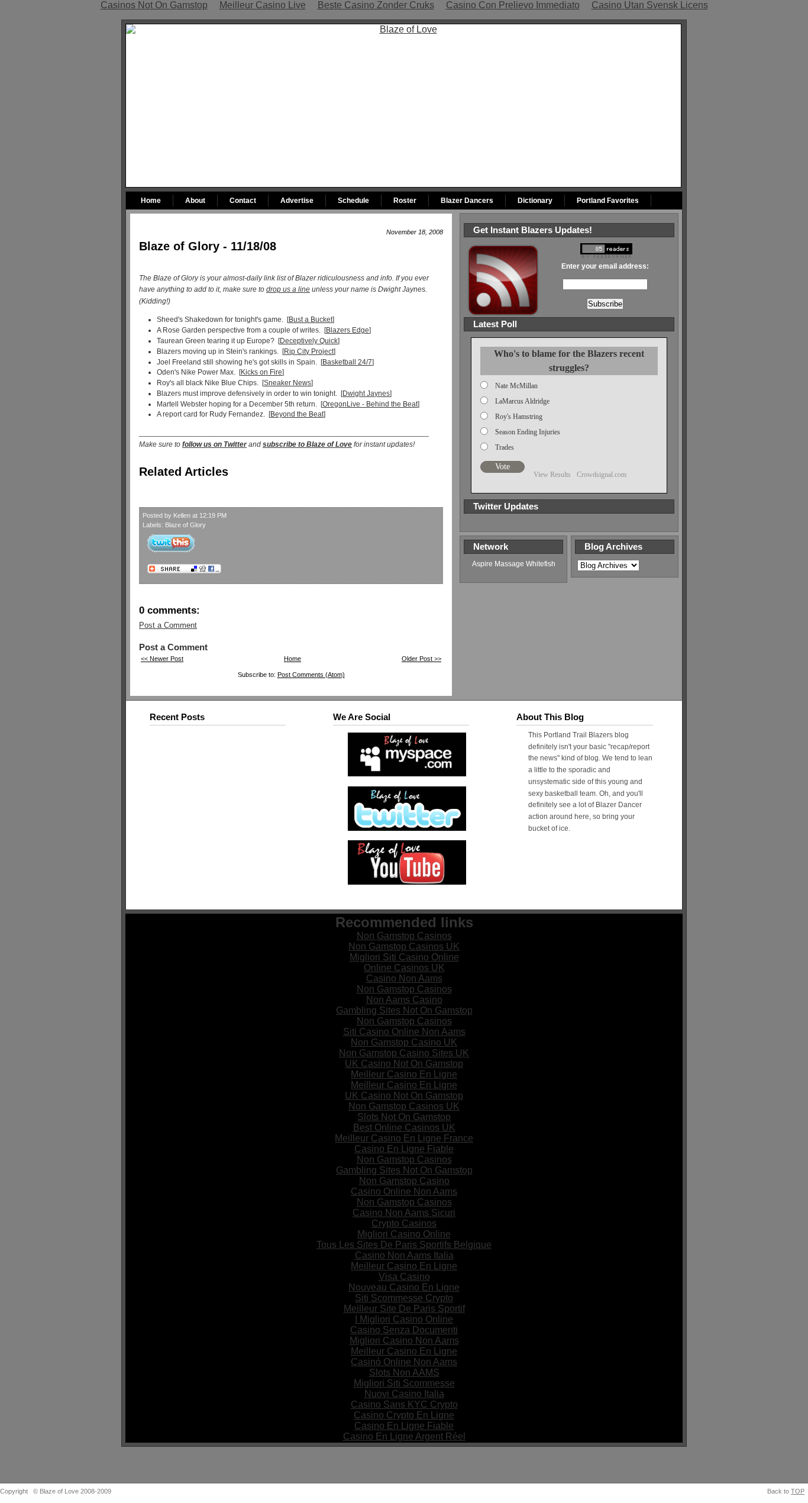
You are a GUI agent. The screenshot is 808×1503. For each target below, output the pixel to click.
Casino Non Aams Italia (404, 1255)
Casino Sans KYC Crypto (404, 1404)
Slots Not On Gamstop (404, 1117)
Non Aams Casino (404, 1000)
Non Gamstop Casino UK (404, 1042)
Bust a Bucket (310, 319)
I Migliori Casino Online (404, 1319)
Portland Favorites (608, 200)
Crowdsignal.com (601, 474)
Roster (404, 200)
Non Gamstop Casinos (404, 936)
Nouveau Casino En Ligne (404, 1287)
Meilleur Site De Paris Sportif (404, 1309)
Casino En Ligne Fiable (404, 1149)
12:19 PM (213, 515)
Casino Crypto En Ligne (404, 1415)
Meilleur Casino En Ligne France (404, 1138)
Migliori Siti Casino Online (404, 957)
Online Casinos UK (404, 968)
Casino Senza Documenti (404, 1330)
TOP (797, 1491)
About (195, 200)
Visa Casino (404, 1277)
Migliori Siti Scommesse (404, 1383)
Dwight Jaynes (366, 393)
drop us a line (288, 289)
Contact (243, 200)
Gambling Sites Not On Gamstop (404, 1010)
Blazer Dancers (467, 200)
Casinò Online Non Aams (404, 1362)
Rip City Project (309, 351)
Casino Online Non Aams (404, 1191)
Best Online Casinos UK (404, 1128)
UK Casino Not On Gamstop (404, 1064)
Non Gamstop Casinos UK (404, 946)
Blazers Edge (347, 330)
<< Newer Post (162, 658)
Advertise (296, 200)
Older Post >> (421, 658)
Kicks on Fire (261, 372)
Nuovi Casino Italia (404, 1394)
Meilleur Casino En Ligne (404, 1074)
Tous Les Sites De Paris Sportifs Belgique (404, 1245)
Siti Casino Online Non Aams (404, 1032)
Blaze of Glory (185, 524)
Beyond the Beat (297, 414)
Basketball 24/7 (347, 362)
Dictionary (535, 200)
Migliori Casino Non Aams (404, 1341)
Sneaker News (287, 383)
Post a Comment (168, 625)
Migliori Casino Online (404, 1234)
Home (151, 200)
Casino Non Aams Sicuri (404, 1213)
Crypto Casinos (404, 1223)
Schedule (353, 200)
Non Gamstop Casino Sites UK (404, 1053)
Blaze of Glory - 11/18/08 (207, 246)
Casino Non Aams (404, 978)
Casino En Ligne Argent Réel (404, 1436)
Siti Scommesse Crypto (404, 1298)
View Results (552, 474)
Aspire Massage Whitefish (513, 564)
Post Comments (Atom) (311, 674)
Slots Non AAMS (404, 1372)
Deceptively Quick (309, 341)
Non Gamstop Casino (404, 1181)
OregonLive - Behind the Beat (370, 404)
